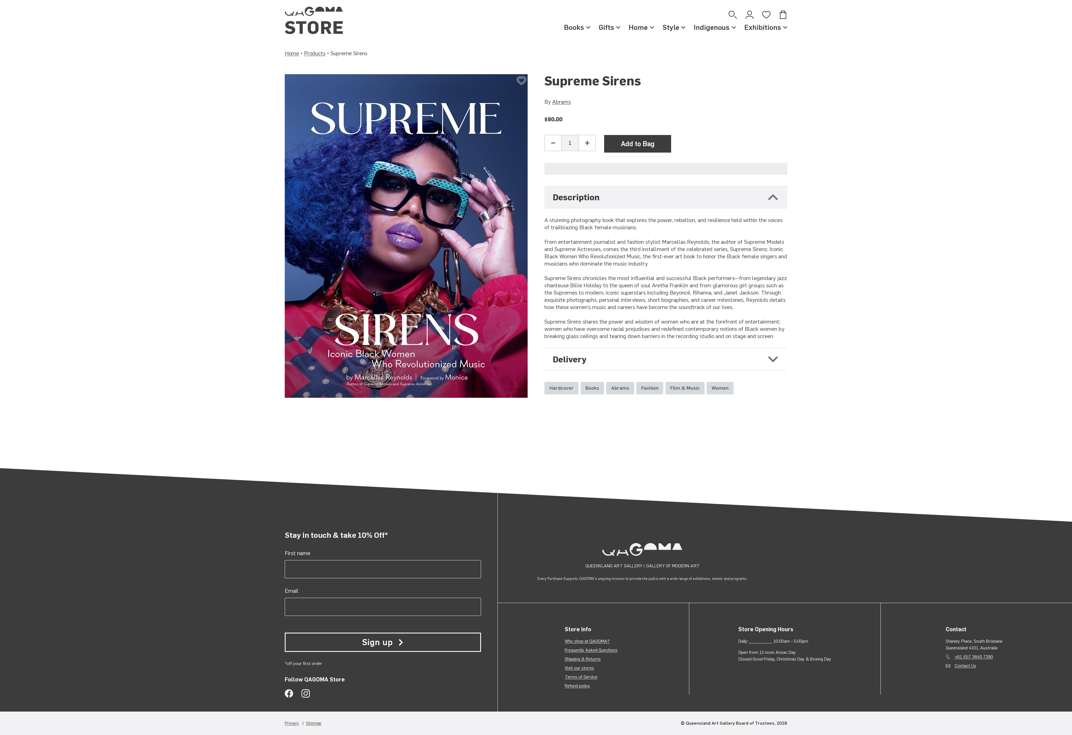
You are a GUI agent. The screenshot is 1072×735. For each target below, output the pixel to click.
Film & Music (685, 388)
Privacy (292, 723)
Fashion (650, 388)
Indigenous (711, 27)
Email (291, 590)
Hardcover (561, 388)
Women (720, 388)
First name (297, 553)
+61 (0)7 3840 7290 (974, 656)
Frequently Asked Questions (591, 650)
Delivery (570, 359)
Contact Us (965, 665)
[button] (665, 169)
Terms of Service (581, 676)
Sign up (377, 642)
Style (670, 27)
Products (315, 53)
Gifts (606, 27)
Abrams (561, 101)
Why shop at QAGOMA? (587, 641)
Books (574, 27)
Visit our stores (579, 668)
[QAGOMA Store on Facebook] (289, 693)
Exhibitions (762, 27)
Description (576, 197)
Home (638, 27)
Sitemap (313, 723)
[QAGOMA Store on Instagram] (306, 693)
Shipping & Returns (583, 659)
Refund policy (577, 685)
